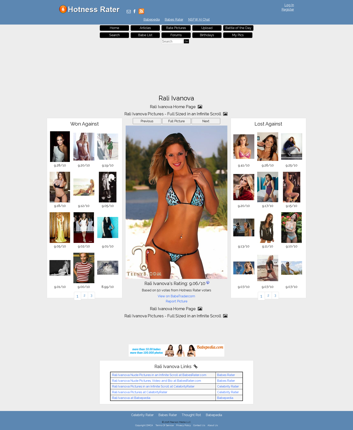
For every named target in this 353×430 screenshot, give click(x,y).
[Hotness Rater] (91, 12)
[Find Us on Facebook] (134, 12)
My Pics (238, 35)
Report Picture (176, 301)
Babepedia (151, 19)
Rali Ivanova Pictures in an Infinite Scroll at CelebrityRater (153, 386)
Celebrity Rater (228, 386)
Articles (145, 28)
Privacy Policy (183, 425)
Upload (206, 28)
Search (114, 35)
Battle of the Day (238, 28)
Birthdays (207, 35)
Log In (289, 5)
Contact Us (199, 425)
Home (114, 28)
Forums (176, 35)
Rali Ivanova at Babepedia (131, 398)
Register (288, 9)
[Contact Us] (129, 12)
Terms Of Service (164, 425)
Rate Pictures (176, 28)
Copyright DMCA (144, 425)
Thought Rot (191, 415)
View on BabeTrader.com (176, 296)
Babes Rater (174, 19)
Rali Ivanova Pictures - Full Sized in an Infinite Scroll (173, 113)
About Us (213, 425)
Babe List (145, 35)
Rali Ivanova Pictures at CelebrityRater (139, 392)
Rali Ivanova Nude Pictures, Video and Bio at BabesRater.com (156, 381)
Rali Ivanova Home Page (173, 106)
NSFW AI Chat (199, 19)
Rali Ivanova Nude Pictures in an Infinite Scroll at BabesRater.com (159, 375)
